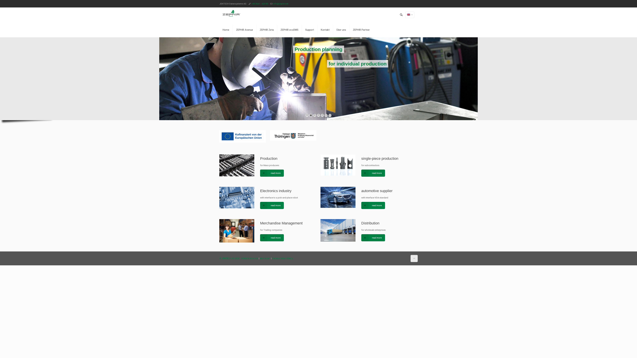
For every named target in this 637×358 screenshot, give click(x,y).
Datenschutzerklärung (282, 258)
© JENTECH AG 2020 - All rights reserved (238, 258)
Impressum (265, 258)
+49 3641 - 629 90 (259, 3)
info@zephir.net (280, 3)
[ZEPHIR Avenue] (231, 14)
